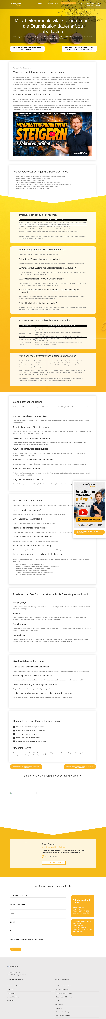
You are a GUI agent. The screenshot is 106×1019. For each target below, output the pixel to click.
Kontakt (10, 989)
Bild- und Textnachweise (63, 1015)
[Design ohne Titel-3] (16, 3)
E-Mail (12, 922)
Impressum (59, 1004)
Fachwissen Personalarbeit (64, 986)
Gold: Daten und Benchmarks (64, 997)
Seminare (11, 1000)
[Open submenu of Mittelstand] (44, 3)
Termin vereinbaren (14, 986)
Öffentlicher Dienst (13, 997)
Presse (58, 1000)
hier (77, 927)
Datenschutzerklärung (62, 1012)
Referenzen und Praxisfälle (64, 993)
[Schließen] (102, 483)
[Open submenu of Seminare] (85, 3)
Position (12, 913)
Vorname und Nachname (18, 904)
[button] (52, 727)
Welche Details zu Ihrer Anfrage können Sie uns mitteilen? (27, 939)
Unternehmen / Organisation (18, 895)
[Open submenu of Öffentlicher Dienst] (59, 3)
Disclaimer (59, 1008)
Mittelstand (11, 993)
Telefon (12, 931)
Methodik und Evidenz (62, 989)
